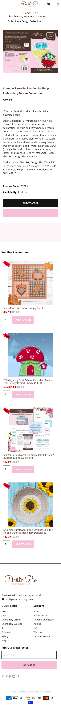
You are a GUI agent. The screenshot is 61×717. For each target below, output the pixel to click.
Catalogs (5, 632)
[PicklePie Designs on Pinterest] (10, 676)
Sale (3, 615)
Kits (3, 628)
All (36, 13)
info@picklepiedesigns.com (20, 599)
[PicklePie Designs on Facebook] (2, 676)
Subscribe (29, 665)
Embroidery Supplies (11, 623)
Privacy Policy (40, 615)
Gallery (4, 636)
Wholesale (38, 632)
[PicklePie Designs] (30, 4)
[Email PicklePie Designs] (17, 676)
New (3, 611)
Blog (3, 640)
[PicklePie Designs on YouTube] (6, 676)
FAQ (35, 628)
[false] (30, 51)
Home (26, 13)
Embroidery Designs (11, 619)
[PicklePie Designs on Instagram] (13, 676)
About (36, 611)
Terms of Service (41, 636)
